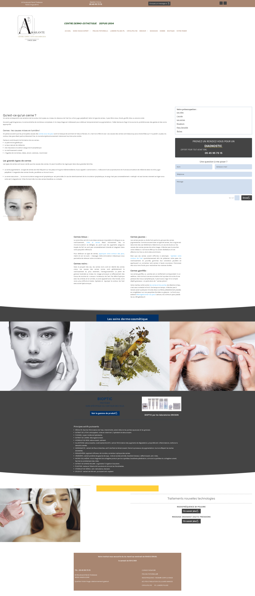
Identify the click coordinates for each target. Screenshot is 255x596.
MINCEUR (142, 31)
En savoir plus (190, 511)
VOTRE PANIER (182, 31)
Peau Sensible (182, 128)
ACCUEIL (68, 31)
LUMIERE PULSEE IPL (117, 31)
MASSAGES (154, 31)
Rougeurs (180, 124)
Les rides (180, 112)
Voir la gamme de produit (103, 413)
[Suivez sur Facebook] (221, 3)
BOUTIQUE (171, 31)
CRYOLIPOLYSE (132, 31)
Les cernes (181, 120)
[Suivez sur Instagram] (225, 3)
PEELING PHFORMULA (100, 31)
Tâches (179, 131)
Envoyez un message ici (158, 3)
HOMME (162, 31)
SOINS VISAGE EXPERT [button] (81, 31)
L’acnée (180, 116)
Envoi (245, 198)
